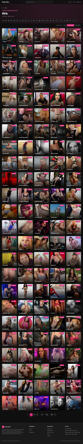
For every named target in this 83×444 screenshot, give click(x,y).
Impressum (49, 428)
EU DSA (49, 436)
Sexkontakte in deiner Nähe (71, 434)
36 (51, 414)
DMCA (48, 434)
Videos (69, 2)
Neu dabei (78, 25)
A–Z (65, 25)
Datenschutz (50, 430)
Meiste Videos (71, 25)
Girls (74, 2)
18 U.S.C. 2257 (50, 432)
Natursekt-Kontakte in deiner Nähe (72, 432)
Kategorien (78, 2)
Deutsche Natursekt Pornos (71, 430)
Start (3, 7)
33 (46, 414)
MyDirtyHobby (70, 429)
